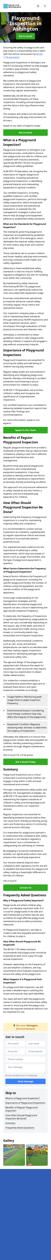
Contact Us (25, 887)
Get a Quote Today (25, 761)
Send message (25, 1081)
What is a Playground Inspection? (22, 1098)
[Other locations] (38, 6)
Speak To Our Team (25, 430)
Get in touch (25, 36)
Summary (10, 1123)
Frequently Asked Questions (19, 1127)
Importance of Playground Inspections (25, 1102)
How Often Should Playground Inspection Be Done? (21, 1117)
